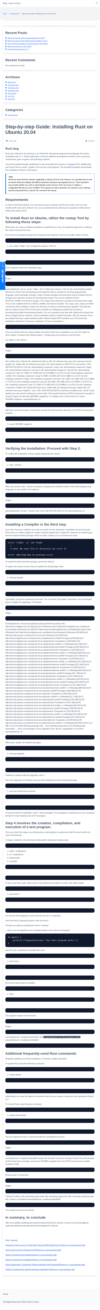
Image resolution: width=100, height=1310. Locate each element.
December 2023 (13, 85)
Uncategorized (14, 14)
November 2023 (13, 88)
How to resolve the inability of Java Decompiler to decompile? (27, 44)
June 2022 (11, 99)
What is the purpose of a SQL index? (19, 46)
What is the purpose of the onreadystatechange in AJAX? (26, 38)
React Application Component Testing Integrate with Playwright (45, 1265)
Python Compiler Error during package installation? (40, 1269)
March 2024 (12, 82)
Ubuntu (71, 164)
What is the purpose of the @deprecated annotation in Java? (27, 41)
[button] (97, 3)
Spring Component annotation (31, 1255)
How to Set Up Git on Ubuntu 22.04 (33, 1250)
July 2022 (11, 96)
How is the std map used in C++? (18, 49)
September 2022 (13, 91)
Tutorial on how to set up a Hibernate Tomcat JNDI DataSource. (45, 1245)
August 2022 (12, 93)
